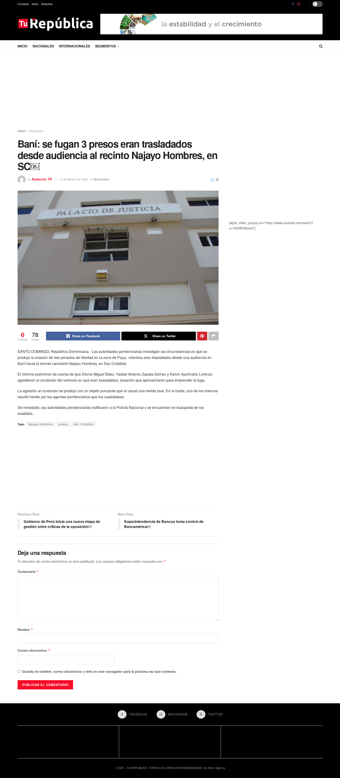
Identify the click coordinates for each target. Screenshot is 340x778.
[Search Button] (321, 46)
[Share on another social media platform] (213, 336)
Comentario (28, 571)
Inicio (35, 4)
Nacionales (43, 46)
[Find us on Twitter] (304, 4)
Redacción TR (42, 179)
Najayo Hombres (40, 424)
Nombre (25, 629)
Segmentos (105, 46)
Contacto (23, 4)
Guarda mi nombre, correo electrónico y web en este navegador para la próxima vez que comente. (99, 671)
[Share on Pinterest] (202, 336)
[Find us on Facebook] (293, 4)
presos (63, 424)
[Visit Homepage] (56, 24)
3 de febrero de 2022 (74, 179)
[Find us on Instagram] (298, 4)
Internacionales (74, 46)
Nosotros (47, 4)
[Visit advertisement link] (211, 24)
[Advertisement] (170, 91)
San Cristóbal (84, 424)
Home (21, 131)
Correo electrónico (34, 650)
